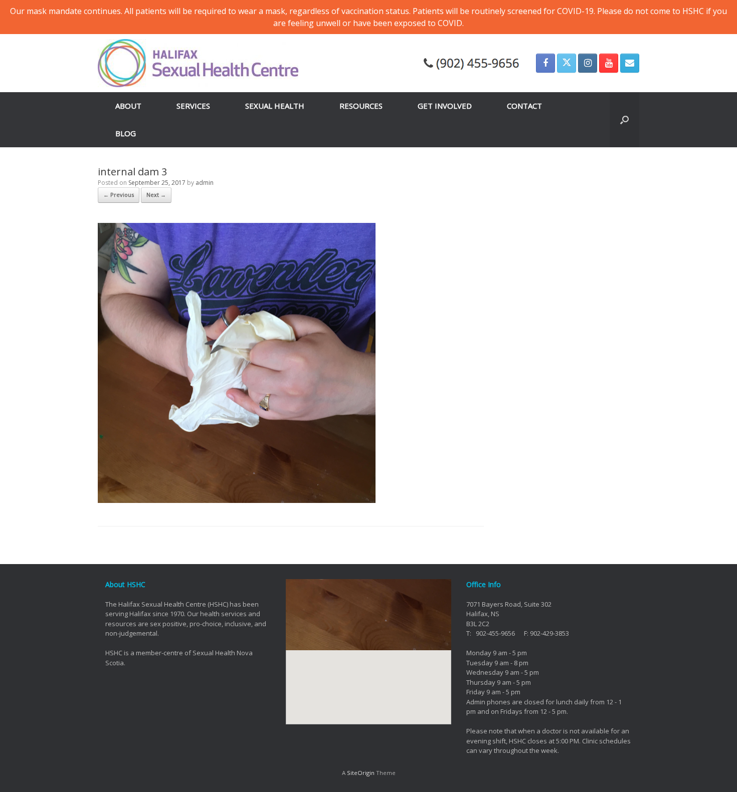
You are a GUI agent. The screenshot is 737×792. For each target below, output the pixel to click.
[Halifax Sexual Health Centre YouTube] (608, 63)
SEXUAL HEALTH (274, 106)
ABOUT (128, 106)
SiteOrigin (361, 772)
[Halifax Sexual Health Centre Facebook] (545, 63)
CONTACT (524, 106)
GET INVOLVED (445, 106)
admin (205, 182)
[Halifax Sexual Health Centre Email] (629, 63)
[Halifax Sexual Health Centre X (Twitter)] (566, 63)
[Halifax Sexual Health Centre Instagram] (587, 63)
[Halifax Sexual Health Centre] (198, 63)
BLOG (125, 133)
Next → (156, 194)
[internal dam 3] (237, 500)
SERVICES (193, 106)
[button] (624, 119)
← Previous (118, 194)
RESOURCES (361, 106)
